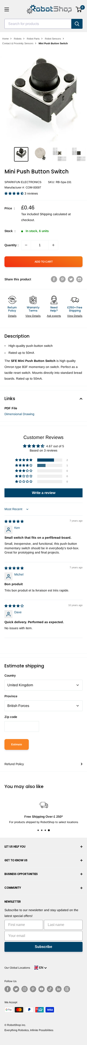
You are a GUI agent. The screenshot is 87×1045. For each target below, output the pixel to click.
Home (5, 38)
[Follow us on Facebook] (7, 989)
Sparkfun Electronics (22, 182)
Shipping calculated (53, 214)
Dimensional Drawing (19, 414)
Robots (18, 38)
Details (12, 315)
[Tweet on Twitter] (71, 279)
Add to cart (44, 261)
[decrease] (26, 245)
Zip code (10, 717)
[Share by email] (79, 279)
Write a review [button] (43, 493)
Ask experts (54, 315)
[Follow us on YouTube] (41, 989)
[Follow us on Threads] (67, 989)
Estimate (16, 744)
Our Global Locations (17, 967)
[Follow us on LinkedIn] (58, 989)
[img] (14, 521)
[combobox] (37, 24)
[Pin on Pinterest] (62, 279)
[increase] (53, 245)
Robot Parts (33, 38)
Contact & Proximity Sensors (17, 43)
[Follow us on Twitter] (16, 989)
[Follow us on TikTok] (50, 989)
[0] (79, 9)
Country (10, 675)
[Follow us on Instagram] (24, 989)
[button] (14, 193)
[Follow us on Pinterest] (33, 989)
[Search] (77, 24)
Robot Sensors (53, 38)
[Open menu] (6, 9)
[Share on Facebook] (54, 279)
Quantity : (11, 245)
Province (10, 696)
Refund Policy (14, 764)
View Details (33, 315)
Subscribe (43, 947)
